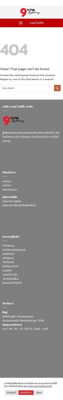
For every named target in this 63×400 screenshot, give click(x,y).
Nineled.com (41, 221)
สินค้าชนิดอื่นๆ (11, 279)
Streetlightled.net (45, 365)
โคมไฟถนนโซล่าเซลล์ (13, 250)
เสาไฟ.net (7, 365)
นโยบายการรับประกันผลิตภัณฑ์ (18, 205)
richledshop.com (50, 283)
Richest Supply (11, 213)
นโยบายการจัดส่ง (11, 201)
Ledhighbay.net (30, 213)
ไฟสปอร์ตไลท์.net (26, 157)
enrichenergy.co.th (13, 369)
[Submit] (57, 88)
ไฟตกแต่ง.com (46, 291)
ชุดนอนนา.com (33, 369)
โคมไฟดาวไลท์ (10, 266)
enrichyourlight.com (15, 152)
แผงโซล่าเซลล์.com (46, 287)
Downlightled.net (49, 213)
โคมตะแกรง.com (21, 225)
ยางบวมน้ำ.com (31, 283)
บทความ (6, 185)
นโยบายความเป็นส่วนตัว (40, 386)
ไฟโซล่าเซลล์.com (47, 217)
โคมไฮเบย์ (8, 262)
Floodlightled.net (24, 365)
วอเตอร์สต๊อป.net (38, 152)
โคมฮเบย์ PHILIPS (12, 283)
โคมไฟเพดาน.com (41, 225)
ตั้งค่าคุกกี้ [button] (11, 392)
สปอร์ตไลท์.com (11, 221)
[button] (21, 23)
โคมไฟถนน (8, 245)
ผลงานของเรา (9, 189)
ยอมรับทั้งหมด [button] (26, 392)
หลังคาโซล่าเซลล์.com (14, 295)
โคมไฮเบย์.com (45, 157)
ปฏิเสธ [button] (39, 392)
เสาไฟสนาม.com (11, 287)
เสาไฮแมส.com (10, 217)
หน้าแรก (6, 181)
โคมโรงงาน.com (28, 217)
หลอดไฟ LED (9, 274)
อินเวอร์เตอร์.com (27, 291)
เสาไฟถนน (8, 258)
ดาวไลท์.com (28, 287)
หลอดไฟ (7, 270)
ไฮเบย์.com (27, 221)
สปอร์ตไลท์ (8, 254)
